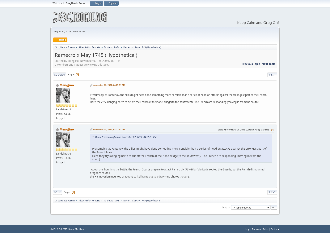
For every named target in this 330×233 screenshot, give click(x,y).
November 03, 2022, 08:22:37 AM (109, 129)
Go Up (57, 192)
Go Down (59, 74)
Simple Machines (76, 229)
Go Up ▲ (275, 229)
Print (272, 74)
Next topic (268, 64)
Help (247, 229)
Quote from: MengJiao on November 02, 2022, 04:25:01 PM (125, 137)
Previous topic (251, 64)
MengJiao (67, 85)
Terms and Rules (260, 229)
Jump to (226, 207)
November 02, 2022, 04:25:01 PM (109, 85)
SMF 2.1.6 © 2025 (58, 229)
